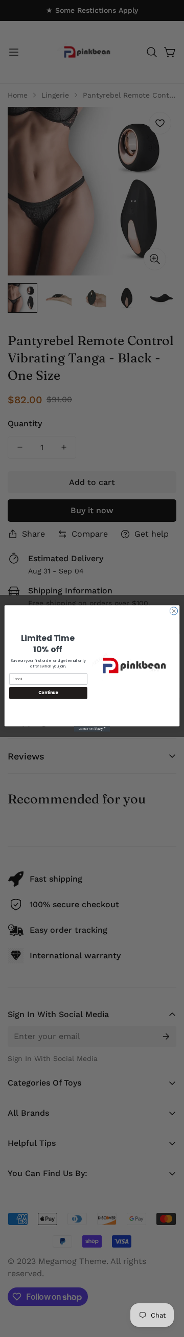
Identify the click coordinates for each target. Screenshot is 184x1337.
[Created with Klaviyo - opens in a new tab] (92, 729)
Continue (48, 693)
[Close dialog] (173, 611)
